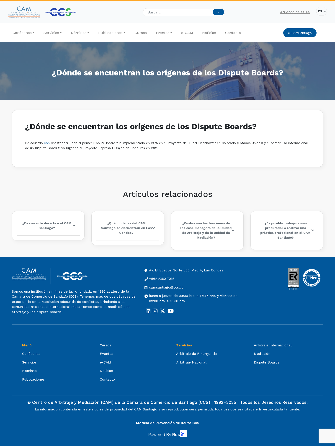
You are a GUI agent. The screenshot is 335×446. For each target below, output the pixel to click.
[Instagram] (155, 311)
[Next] (319, 231)
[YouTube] (170, 311)
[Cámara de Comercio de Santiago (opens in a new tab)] (61, 12)
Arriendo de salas (295, 12)
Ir (218, 12)
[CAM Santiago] (31, 276)
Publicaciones (110, 33)
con (47, 143)
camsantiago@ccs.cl (166, 287)
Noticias (209, 33)
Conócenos (22, 33)
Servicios (51, 33)
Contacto (233, 33)
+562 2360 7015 (161, 279)
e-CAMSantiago (300, 33)
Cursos (140, 33)
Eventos (162, 33)
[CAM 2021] (25, 12)
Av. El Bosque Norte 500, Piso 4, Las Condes (186, 270)
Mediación (262, 354)
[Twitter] (162, 311)
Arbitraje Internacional (273, 345)
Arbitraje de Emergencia (196, 354)
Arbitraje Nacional (191, 362)
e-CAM (187, 33)
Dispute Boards (266, 362)
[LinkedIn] (148, 311)
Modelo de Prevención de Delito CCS (167, 423)
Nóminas (78, 33)
